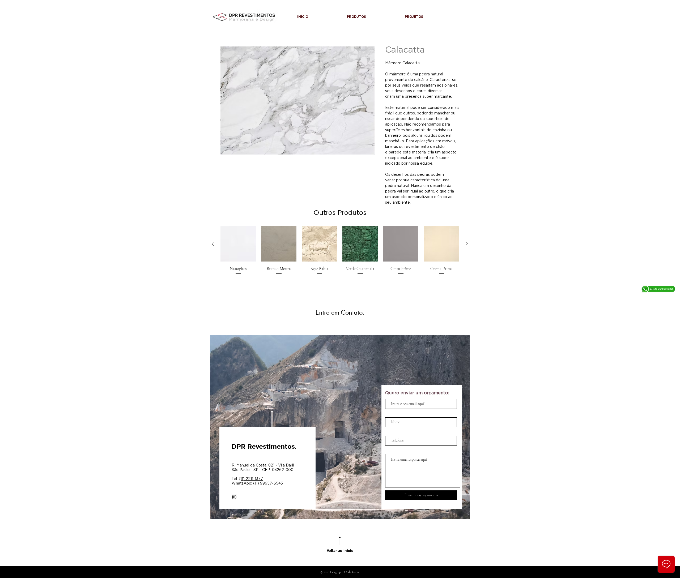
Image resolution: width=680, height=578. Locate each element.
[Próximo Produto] (467, 244)
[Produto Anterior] (213, 244)
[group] (340, 250)
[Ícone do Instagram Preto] (234, 497)
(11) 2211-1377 (251, 479)
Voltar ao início (340, 551)
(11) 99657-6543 (268, 483)
